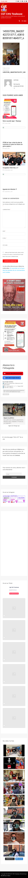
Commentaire (7, 209)
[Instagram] (20, 1)
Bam (9, 875)
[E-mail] (26, 1)
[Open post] (14, 674)
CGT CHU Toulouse (11, 13)
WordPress (3, 875)
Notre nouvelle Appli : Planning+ (12, 121)
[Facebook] (16, 1)
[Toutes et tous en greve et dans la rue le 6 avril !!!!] (14, 630)
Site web (5, 245)
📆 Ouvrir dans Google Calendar (12, 377)
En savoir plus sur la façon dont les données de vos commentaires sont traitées (14, 270)
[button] (6, 499)
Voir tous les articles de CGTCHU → (19, 86)
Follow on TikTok (14, 593)
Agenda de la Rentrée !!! (10, 189)
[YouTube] (18, 1)
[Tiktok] (24, 1)
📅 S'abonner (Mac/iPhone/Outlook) (13, 373)
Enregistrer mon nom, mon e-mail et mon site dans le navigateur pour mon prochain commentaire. (13, 254)
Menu (25, 21)
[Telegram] (22, 1)
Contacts (17, 455)
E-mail (5, 238)
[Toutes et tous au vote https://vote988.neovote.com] (14, 718)
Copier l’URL (5, 394)
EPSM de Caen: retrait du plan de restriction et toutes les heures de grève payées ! (13, 144)
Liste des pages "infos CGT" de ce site (13, 438)
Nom (4, 231)
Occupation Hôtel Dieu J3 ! (10, 168)
